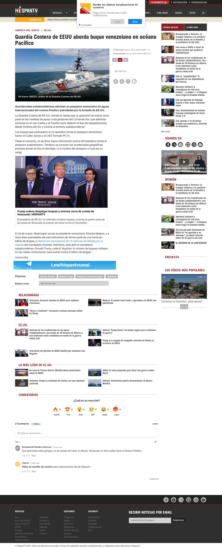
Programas (69, 517)
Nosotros (92, 520)
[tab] (172, 27)
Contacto (92, 523)
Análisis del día (71, 529)
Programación (199, 2)
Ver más (165, 131)
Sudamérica (21, 536)
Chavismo (111, 276)
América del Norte (27, 30)
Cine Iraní (162, 12)
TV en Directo (157, 2)
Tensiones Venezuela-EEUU (90, 276)
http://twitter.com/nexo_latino (62, 19)
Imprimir (122, 71)
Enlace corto (22, 283)
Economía (44, 520)
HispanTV (26, 10)
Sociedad (43, 517)
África (18, 526)
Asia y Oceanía (22, 523)
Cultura (43, 533)
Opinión (67, 533)
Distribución (180, 2)
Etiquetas (20, 276)
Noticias (57, 12)
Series (178, 12)
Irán (17, 517)
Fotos (192, 12)
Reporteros (69, 526)
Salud (42, 529)
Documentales (71, 536)
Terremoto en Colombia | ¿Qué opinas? (181, 301)
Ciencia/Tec (45, 523)
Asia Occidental (22, 520)
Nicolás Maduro (47, 276)
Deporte (43, 526)
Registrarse (178, 519)
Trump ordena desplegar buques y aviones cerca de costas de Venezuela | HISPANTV (55, 213)
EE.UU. (47, 30)
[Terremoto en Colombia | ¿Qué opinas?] (184, 286)
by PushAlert (86, 25)
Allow (135, 21)
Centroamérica (22, 539)
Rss (90, 529)
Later (117, 21)
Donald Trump (66, 276)
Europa (18, 529)
